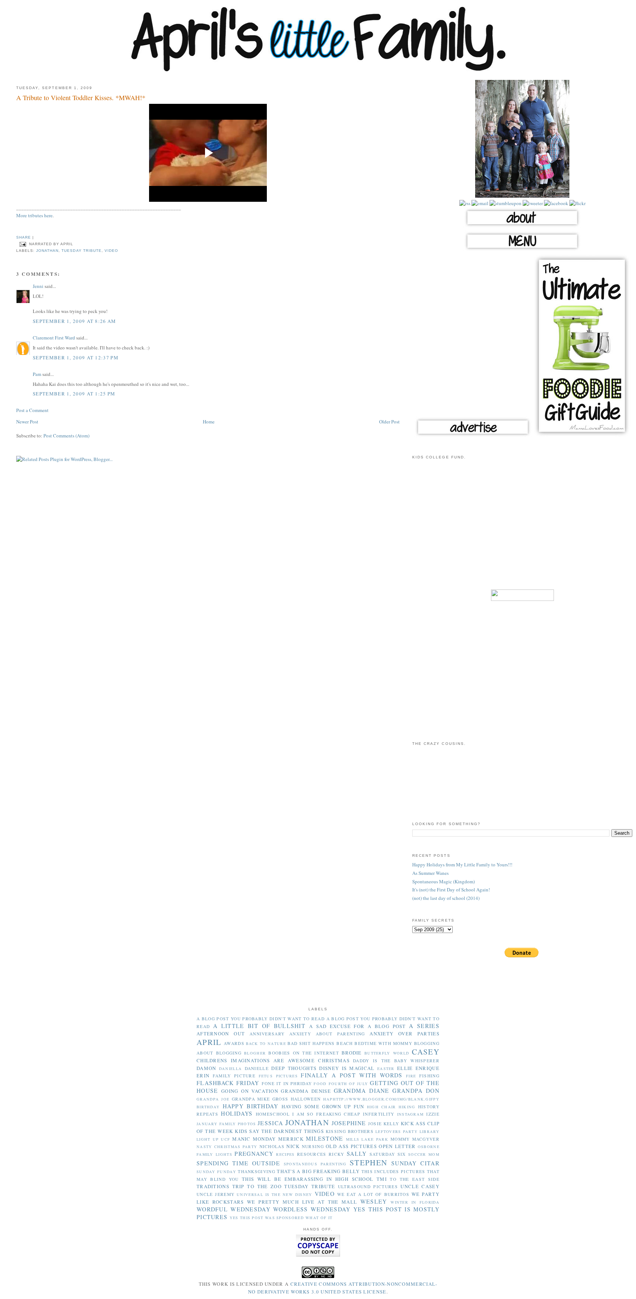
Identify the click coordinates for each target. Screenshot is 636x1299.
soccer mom (423, 1154)
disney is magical (346, 1068)
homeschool (273, 1114)
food (320, 1083)
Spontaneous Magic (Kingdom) (443, 881)
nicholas (272, 1146)
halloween (306, 1099)
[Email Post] (22, 244)
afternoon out (221, 1033)
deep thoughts (294, 1068)
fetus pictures (278, 1075)
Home (209, 421)
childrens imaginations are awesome (256, 1060)
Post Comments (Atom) (66, 435)
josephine (349, 1123)
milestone (324, 1138)
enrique (427, 1068)
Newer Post (27, 421)
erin (203, 1075)
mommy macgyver (415, 1139)
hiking (407, 1106)
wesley (373, 1201)
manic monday (254, 1139)
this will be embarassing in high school (307, 1179)
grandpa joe (213, 1099)
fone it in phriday (287, 1083)
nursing (313, 1146)
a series (424, 1025)
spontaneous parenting (315, 1163)
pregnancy (253, 1153)
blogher (255, 1053)
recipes (285, 1154)
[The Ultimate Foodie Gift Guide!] (582, 436)
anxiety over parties (404, 1033)
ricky (336, 1154)
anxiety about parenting (327, 1033)
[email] (479, 203)
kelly (391, 1123)
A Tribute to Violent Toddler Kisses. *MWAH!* (80, 97)
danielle (257, 1068)
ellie (405, 1068)
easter (386, 1068)
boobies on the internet (303, 1053)
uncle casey (419, 1186)
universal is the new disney (274, 1194)
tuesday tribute (81, 251)
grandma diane (361, 1090)
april (209, 1042)
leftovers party (396, 1131)
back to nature (266, 1043)
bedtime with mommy (383, 1043)
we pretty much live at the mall (302, 1201)
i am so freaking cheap (326, 1114)
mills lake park (367, 1139)
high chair (381, 1106)
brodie (352, 1052)
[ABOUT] (522, 226)
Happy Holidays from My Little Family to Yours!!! (462, 864)
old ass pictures (351, 1146)
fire (411, 1075)
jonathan (47, 251)
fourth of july (348, 1083)
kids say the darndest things (279, 1131)
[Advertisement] (522, 528)
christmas (334, 1060)
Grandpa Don (415, 1090)
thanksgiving (256, 1171)
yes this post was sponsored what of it (281, 1217)
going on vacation (249, 1091)
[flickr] (577, 203)
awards (234, 1043)
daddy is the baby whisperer (396, 1060)
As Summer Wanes (430, 873)
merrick (291, 1139)
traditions (213, 1186)
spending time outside (238, 1163)
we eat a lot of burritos (373, 1194)
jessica (270, 1123)
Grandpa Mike (251, 1099)
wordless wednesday (311, 1209)
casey (425, 1051)
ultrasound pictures (368, 1186)
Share (23, 237)
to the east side (414, 1179)
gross (280, 1099)
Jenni (38, 286)
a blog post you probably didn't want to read (261, 1018)
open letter (397, 1146)
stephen (368, 1162)
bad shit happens (311, 1043)
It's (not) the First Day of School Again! (451, 889)
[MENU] (522, 250)
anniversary (267, 1033)
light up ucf (213, 1139)
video (111, 251)
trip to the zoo (257, 1186)
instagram (410, 1114)
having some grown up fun (323, 1106)
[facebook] (555, 203)
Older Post (389, 421)
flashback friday (228, 1083)
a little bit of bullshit (259, 1025)
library (429, 1131)
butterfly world (386, 1053)
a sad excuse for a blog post (357, 1026)
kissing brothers (350, 1131)
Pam (37, 374)
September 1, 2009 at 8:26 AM (74, 321)
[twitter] (532, 203)
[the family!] (522, 196)
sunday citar (415, 1163)
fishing (429, 1075)
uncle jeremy (215, 1194)
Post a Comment (32, 410)
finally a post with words (351, 1075)
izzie (432, 1114)
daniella (230, 1068)
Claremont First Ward (54, 337)
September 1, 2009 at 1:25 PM (74, 393)
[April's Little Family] (318, 70)
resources (311, 1154)
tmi (382, 1179)
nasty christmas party (227, 1146)
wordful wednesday (234, 1209)
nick (293, 1146)
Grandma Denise (306, 1091)
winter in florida (415, 1202)
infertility (378, 1114)
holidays (236, 1113)
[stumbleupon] (505, 203)
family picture (234, 1075)
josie (375, 1123)
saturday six (388, 1154)
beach (344, 1043)
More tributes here (34, 215)
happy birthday (251, 1106)
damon (206, 1068)
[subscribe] (464, 203)
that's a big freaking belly (318, 1171)
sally (357, 1153)
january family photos (226, 1123)
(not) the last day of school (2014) (446, 898)
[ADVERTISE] (473, 436)
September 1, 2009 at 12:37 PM (76, 357)
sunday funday (216, 1171)
